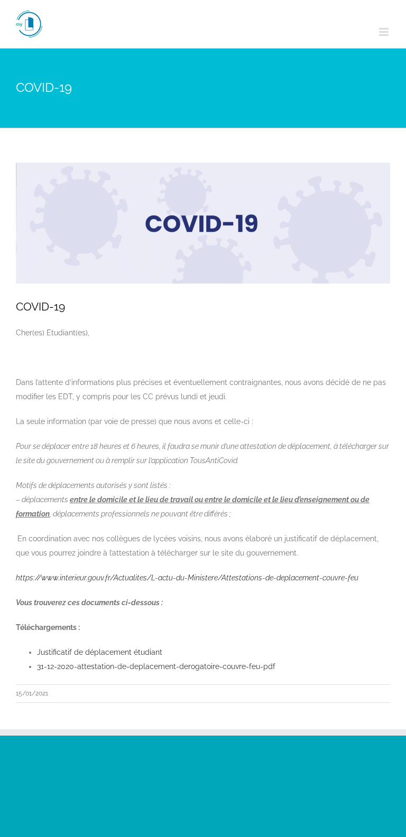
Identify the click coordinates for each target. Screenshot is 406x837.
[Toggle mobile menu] (384, 31)
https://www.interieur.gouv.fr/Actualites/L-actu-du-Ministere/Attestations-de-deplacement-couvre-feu (187, 577)
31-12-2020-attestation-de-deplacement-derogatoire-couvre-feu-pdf (156, 666)
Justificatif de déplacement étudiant (99, 652)
